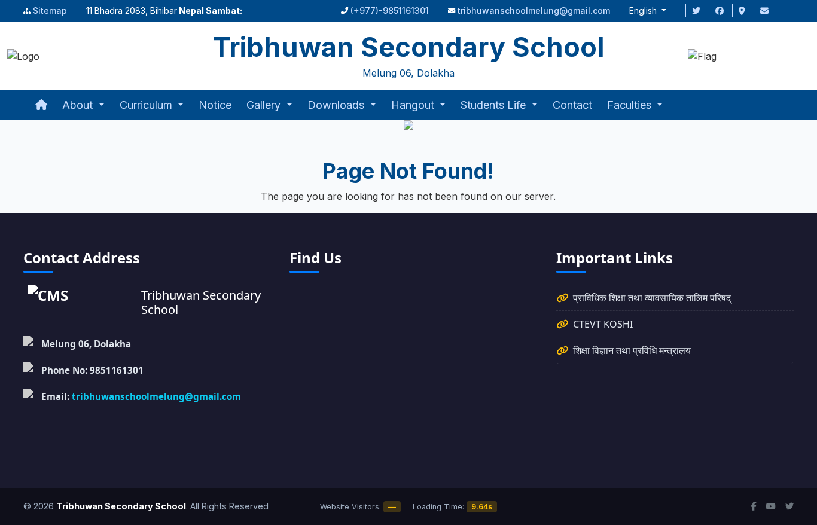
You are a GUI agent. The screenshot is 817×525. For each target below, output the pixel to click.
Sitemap (50, 10)
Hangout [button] (414, 105)
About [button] (79, 105)
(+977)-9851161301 (389, 10)
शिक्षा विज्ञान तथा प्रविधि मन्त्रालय (632, 350)
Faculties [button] (630, 105)
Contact (572, 105)
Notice (215, 105)
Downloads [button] (337, 105)
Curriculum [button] (147, 105)
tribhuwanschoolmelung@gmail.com (534, 10)
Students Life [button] (495, 105)
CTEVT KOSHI (603, 324)
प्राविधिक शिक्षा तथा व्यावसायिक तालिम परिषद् (652, 297)
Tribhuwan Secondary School (121, 506)
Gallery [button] (264, 105)
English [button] (644, 10)
